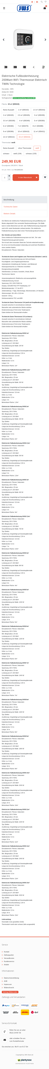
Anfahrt (6, 965)
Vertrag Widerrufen (10, 992)
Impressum (8, 984)
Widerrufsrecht (9, 987)
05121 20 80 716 (15, 1033)
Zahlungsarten (9, 955)
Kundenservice (9, 961)
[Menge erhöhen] (9, 176)
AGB (5, 981)
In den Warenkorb (25, 177)
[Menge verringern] (9, 179)
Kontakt (6, 952)
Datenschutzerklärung (11, 978)
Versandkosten (18, 169)
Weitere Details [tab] (9, 213)
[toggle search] (42, 2)
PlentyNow (30, 1063)
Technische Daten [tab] (10, 207)
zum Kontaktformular (17, 1041)
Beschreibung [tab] (9, 200)
